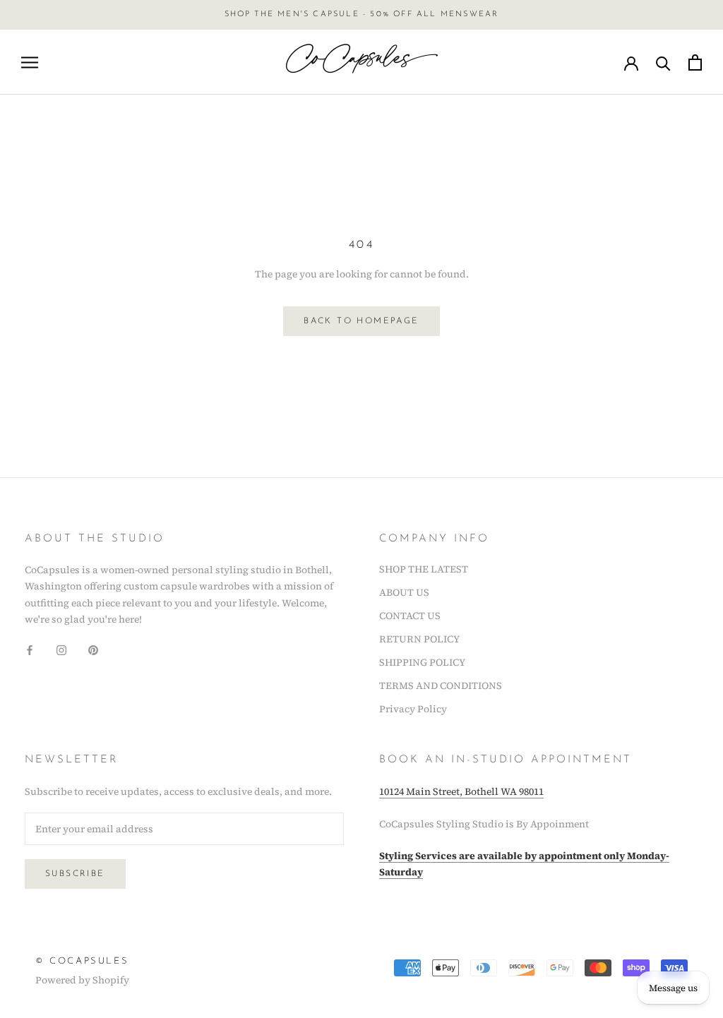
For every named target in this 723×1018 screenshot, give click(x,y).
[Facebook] (30, 650)
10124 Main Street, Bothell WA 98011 (461, 791)
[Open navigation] (29, 62)
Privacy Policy (413, 709)
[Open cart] (695, 62)
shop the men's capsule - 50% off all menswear (362, 14)
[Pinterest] (93, 650)
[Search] (663, 62)
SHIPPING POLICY (422, 662)
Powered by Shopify (82, 980)
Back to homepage (361, 321)
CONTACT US (410, 616)
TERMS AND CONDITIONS (440, 685)
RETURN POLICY (419, 639)
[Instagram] (61, 650)
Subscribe (75, 874)
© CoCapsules (82, 961)
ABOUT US (404, 592)
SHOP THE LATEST (423, 569)
